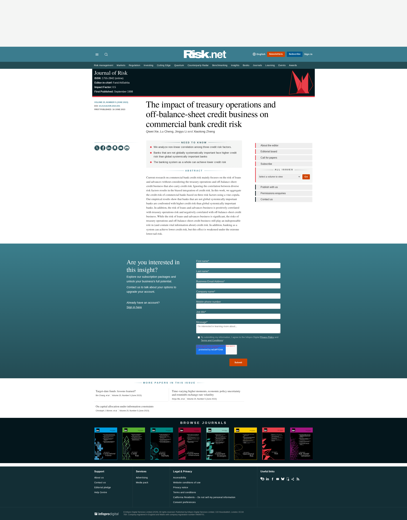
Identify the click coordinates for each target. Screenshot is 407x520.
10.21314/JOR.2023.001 (109, 106)
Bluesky (283, 479)
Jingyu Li (181, 131)
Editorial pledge (102, 487)
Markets (121, 65)
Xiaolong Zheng (204, 131)
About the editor (269, 145)
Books (246, 65)
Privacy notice (180, 487)
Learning (270, 65)
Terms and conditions (184, 492)
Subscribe (295, 54)
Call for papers (269, 157)
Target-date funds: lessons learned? (116, 391)
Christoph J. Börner (104, 410)
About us (99, 477)
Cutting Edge (164, 65)
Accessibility (179, 477)
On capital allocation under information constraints (125, 406)
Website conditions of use (187, 482)
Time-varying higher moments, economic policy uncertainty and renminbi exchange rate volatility (206, 392)
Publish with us (269, 187)
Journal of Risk (111, 72)
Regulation (134, 65)
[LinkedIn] (108, 147)
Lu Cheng (166, 131)
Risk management (103, 65)
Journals (257, 65)
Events (282, 65)
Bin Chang (100, 395)
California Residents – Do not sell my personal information (204, 497)
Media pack (142, 482)
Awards (293, 65)
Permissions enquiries (273, 193)
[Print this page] (126, 147)
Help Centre (100, 492)
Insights (235, 65)
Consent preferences (184, 502)
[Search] (106, 54)
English (261, 54)
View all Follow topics (262, 479)
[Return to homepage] (205, 57)
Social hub (293, 479)
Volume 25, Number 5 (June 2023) (111, 102)
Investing (148, 65)
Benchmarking (220, 65)
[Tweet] (97, 147)
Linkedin (267, 479)
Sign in (308, 54)
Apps (288, 479)
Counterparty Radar (198, 65)
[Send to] (120, 147)
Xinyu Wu (176, 399)
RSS (298, 479)
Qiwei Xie (152, 131)
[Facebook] (102, 147)
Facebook (272, 479)
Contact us (267, 199)
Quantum (179, 65)
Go (306, 176)
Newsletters (276, 54)
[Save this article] (114, 147)
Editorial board (269, 151)
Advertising (142, 477)
